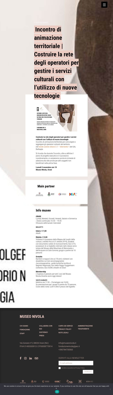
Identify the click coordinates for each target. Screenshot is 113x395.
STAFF (22, 334)
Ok (57, 392)
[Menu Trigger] (104, 5)
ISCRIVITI (88, 372)
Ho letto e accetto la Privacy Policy (73, 368)
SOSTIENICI (43, 332)
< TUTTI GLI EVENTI (41, 23)
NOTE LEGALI (63, 333)
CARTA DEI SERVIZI (65, 326)
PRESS (41, 336)
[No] (110, 389)
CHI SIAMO (24, 326)
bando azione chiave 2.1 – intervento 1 (54, 147)
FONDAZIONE (25, 330)
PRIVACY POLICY (64, 329)
